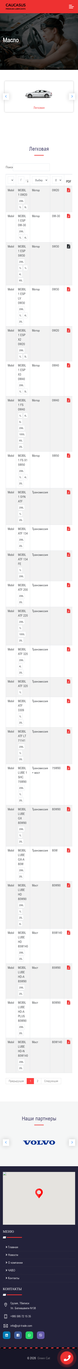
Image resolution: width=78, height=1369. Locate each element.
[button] (39, 1193)
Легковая (39, 108)
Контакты (13, 1278)
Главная (12, 1247)
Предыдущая (16, 1081)
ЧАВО (11, 1270)
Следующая (51, 1081)
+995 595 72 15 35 (20, 1316)
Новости (12, 1255)
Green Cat (43, 1358)
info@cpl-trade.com (21, 1326)
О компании (15, 1263)
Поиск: (10, 167)
